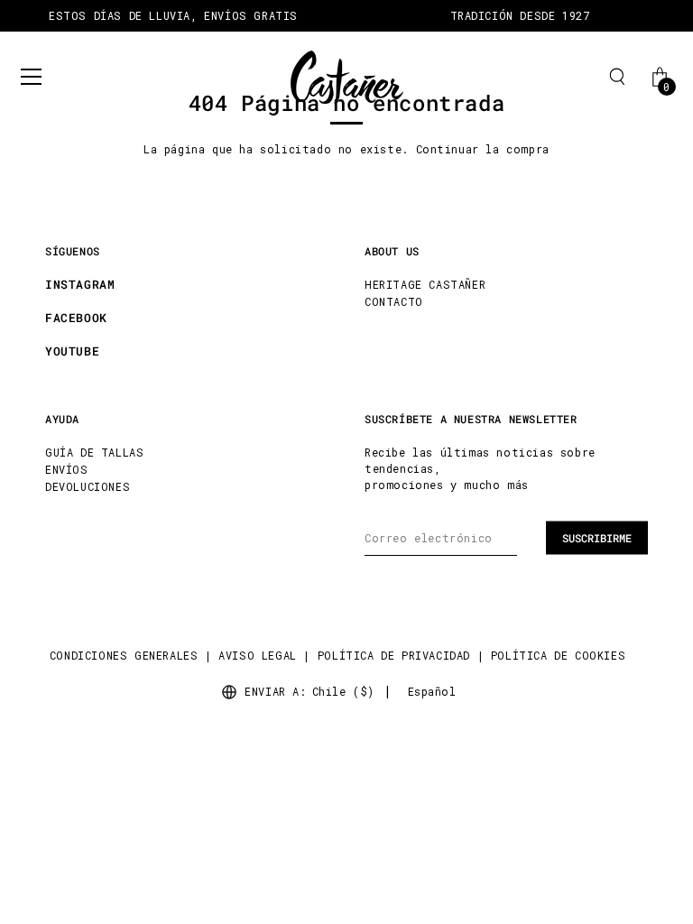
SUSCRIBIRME (597, 538)
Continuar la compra (483, 149)
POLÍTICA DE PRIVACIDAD (394, 655)
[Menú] (31, 77)
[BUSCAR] (617, 77)
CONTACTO (394, 301)
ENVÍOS (66, 469)
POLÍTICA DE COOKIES (558, 655)
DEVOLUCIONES (87, 486)
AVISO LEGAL (257, 655)
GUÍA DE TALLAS (94, 452)
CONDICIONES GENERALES (124, 655)
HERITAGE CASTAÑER (425, 284)
